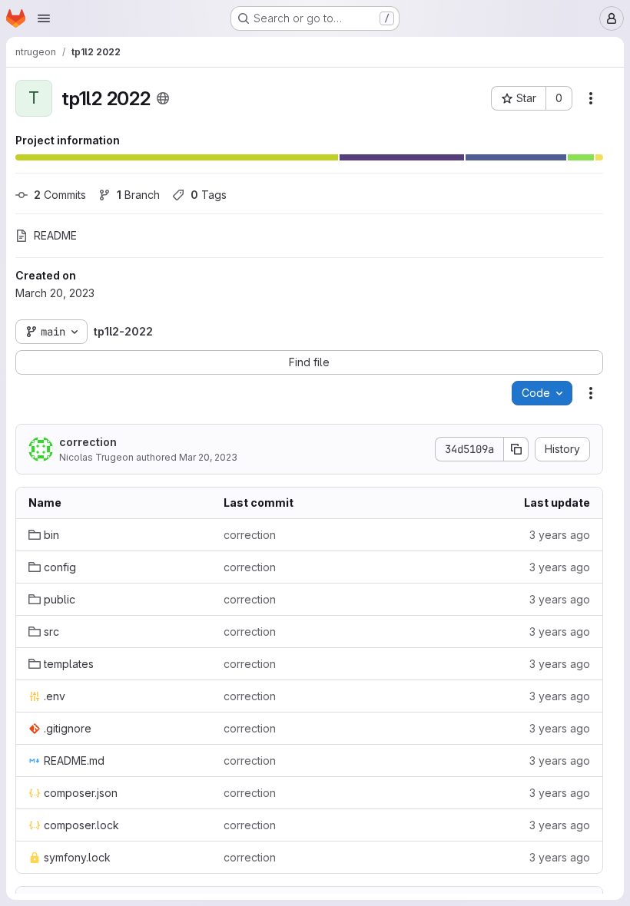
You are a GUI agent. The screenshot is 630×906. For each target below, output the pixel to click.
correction (88, 441)
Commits (60, 194)
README (55, 235)
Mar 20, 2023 (208, 457)
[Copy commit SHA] (516, 449)
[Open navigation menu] (44, 18)
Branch (138, 194)
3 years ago (559, 534)
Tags (209, 194)
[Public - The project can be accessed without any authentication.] (163, 98)
